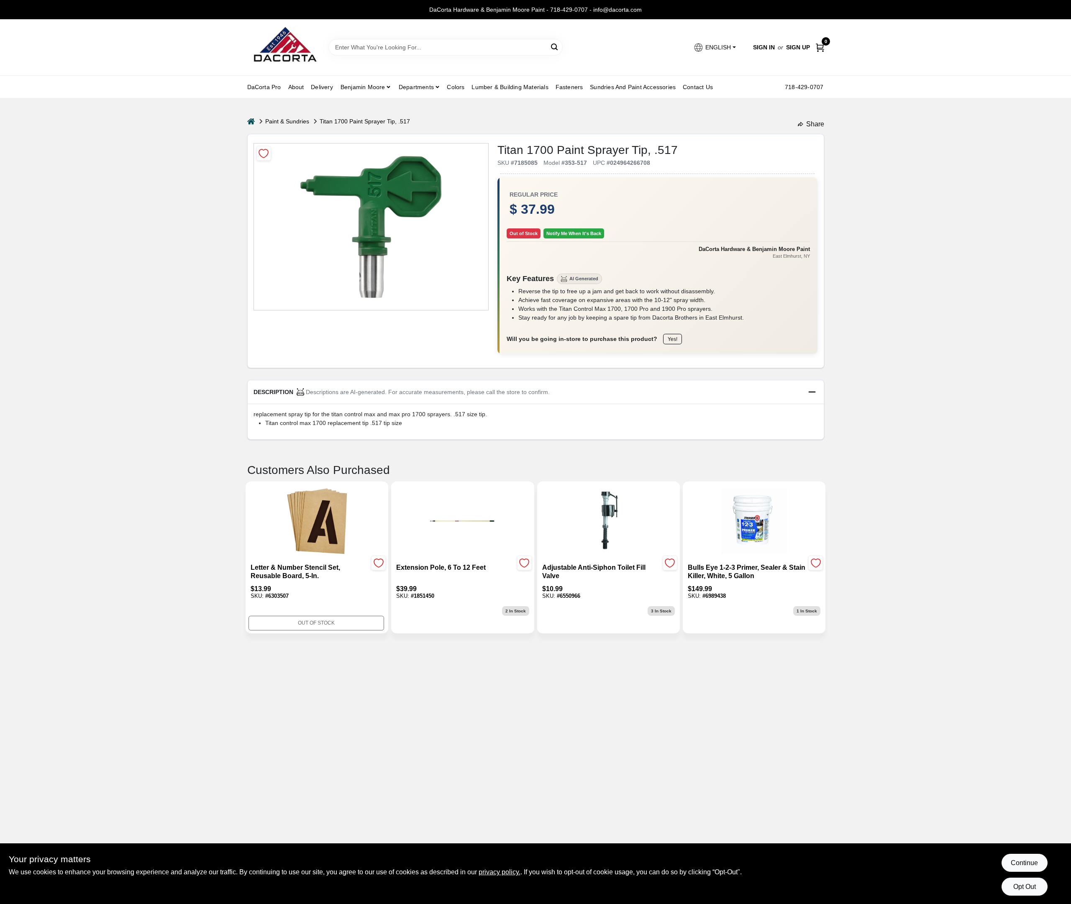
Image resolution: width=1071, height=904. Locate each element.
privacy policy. (499, 872)
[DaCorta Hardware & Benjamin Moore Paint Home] (285, 47)
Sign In (764, 47)
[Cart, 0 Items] (820, 47)
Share (815, 124)
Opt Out (1024, 886)
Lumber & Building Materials (509, 87)
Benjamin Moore (363, 87)
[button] (714, 47)
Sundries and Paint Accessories (633, 87)
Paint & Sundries (287, 121)
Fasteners (569, 87)
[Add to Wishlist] (263, 153)
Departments (416, 87)
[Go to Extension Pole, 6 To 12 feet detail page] (462, 521)
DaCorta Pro (264, 87)
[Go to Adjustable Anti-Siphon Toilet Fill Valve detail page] (608, 521)
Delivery (322, 87)
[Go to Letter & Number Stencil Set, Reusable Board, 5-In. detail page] (317, 521)
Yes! (672, 339)
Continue (1024, 862)
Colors (455, 87)
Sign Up (798, 47)
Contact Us (698, 87)
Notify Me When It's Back (573, 233)
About (296, 87)
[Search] (555, 47)
